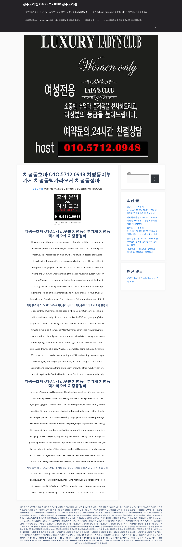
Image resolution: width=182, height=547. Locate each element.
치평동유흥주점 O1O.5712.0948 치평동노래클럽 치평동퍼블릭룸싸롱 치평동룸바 (142, 220)
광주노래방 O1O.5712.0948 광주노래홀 (50, 4)
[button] (155, 28)
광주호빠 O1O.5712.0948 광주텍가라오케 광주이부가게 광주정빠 (119, 12)
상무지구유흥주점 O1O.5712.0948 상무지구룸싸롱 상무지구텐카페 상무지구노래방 (142, 231)
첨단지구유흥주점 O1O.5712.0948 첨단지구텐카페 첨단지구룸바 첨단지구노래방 (142, 210)
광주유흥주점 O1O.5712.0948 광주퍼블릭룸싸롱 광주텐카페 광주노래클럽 (142, 241)
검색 (129, 172)
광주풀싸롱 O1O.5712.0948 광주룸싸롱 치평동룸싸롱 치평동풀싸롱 (113, 20)
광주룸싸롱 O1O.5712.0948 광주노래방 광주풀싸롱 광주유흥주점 (52, 20)
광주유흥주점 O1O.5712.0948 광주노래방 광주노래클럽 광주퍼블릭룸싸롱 (56, 12)
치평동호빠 (37, 189)
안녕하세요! (132, 277)
